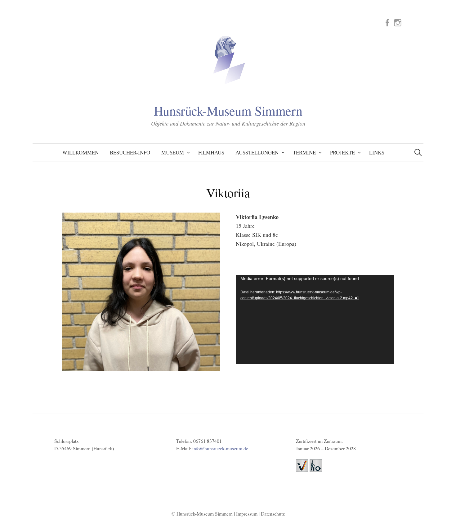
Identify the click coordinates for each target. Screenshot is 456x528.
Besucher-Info (130, 152)
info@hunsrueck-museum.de (220, 448)
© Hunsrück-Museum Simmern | (204, 513)
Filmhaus (211, 152)
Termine (304, 152)
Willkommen (80, 152)
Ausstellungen (257, 152)
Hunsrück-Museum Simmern (228, 110)
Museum (172, 152)
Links (376, 152)
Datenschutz (273, 513)
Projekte (342, 152)
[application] (315, 319)
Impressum (246, 513)
